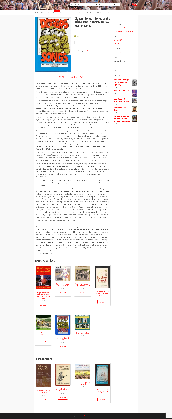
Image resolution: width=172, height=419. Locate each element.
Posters (81, 13)
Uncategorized (95, 51)
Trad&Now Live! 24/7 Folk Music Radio (123, 31)
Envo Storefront (97, 416)
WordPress (85, 416)
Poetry (90, 51)
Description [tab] (61, 77)
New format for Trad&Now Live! (122, 28)
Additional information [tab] (78, 77)
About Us (73, 13)
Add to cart (90, 43)
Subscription (51, 12)
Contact (65, 13)
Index (42, 13)
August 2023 (117, 43)
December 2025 (118, 40)
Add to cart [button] (43, 305)
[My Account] (128, 4)
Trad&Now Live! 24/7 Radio (93, 13)
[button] (68, 20)
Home (36, 13)
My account (107, 13)
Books (87, 51)
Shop (58, 13)
